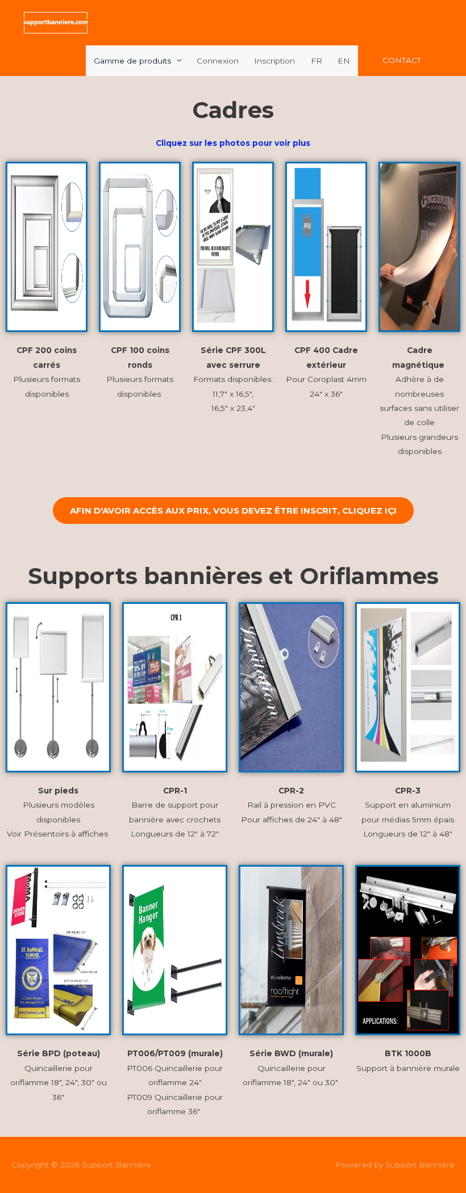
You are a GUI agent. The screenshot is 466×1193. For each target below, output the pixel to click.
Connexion (218, 60)
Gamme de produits (132, 60)
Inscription (274, 60)
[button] (401, 61)
